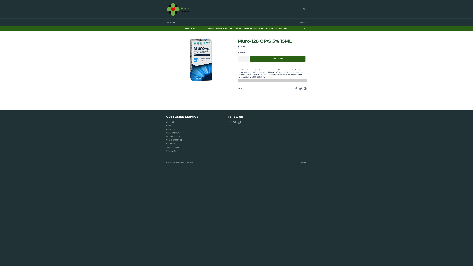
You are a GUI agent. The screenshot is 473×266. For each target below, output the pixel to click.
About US (170, 122)
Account (303, 22)
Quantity (242, 53)
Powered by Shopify (187, 162)
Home (168, 126)
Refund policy (171, 151)
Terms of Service (172, 147)
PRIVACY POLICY (173, 133)
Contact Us (170, 129)
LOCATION (170, 144)
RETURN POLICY (173, 136)
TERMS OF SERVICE (174, 140)
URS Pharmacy (175, 162)
